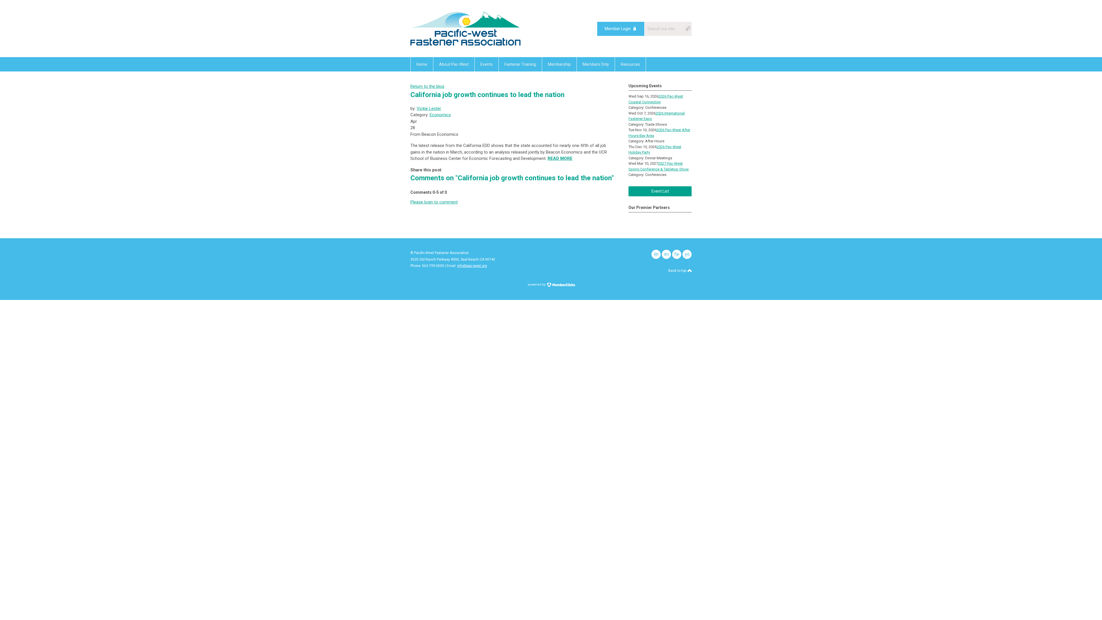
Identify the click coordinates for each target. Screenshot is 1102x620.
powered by (537, 284)
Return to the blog (427, 86)
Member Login (618, 28)
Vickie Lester (429, 108)
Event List (660, 191)
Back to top (677, 271)
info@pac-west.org (472, 266)
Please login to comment (434, 202)
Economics (440, 114)
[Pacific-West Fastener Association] (465, 44)
